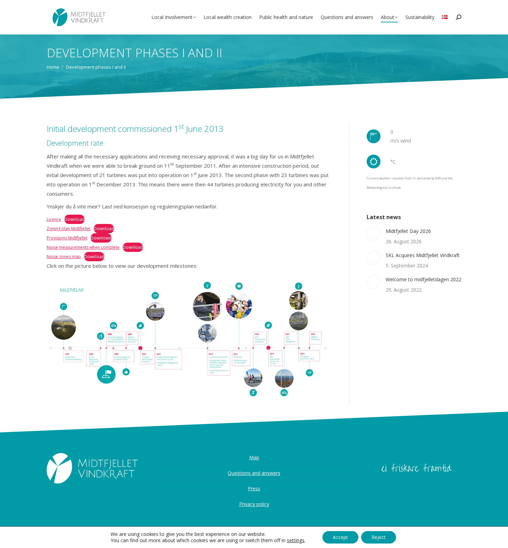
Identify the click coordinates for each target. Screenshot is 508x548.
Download (74, 219)
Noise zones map (64, 257)
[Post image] (373, 234)
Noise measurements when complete (83, 247)
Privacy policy (254, 504)
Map (254, 457)
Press (254, 488)
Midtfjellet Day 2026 (408, 231)
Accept (340, 537)
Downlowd (101, 238)
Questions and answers (254, 473)
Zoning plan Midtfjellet (69, 229)
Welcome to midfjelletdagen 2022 (423, 279)
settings (295, 540)
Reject (378, 537)
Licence (54, 219)
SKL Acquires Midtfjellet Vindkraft (423, 255)
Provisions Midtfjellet (67, 238)
